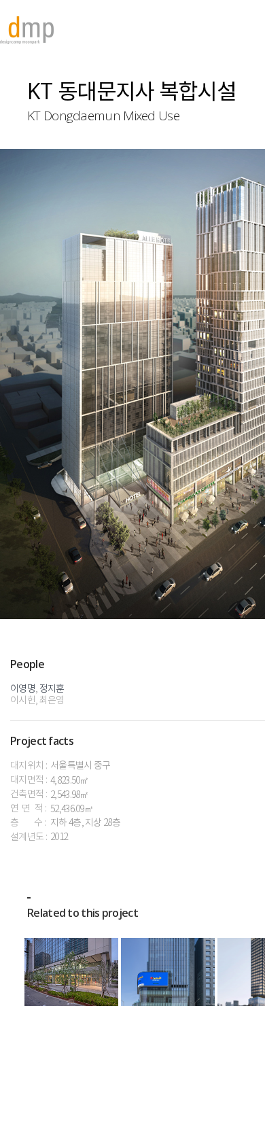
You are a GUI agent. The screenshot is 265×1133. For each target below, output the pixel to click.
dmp (27, 30)
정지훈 (52, 689)
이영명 (22, 689)
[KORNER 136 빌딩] (168, 972)
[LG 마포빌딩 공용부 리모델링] (71, 972)
